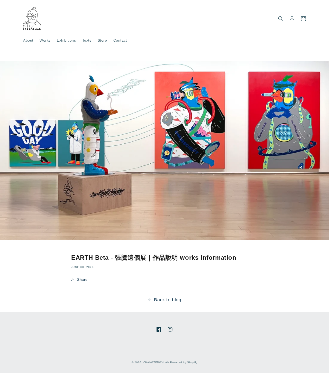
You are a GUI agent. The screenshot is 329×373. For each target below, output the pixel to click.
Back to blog (167, 299)
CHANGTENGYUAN (156, 362)
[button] (280, 18)
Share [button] (82, 279)
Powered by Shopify (183, 362)
